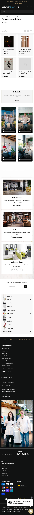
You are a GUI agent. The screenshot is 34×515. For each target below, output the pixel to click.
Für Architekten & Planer (7, 394)
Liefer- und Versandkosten (7, 463)
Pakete (21, 509)
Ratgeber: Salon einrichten (7, 361)
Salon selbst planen (6, 358)
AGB (2, 461)
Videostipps (4, 353)
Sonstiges (9, 17)
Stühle (20, 507)
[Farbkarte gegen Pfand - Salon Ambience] (25, 67)
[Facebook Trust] (23, 499)
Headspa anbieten (5, 365)
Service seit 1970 (16, 511)
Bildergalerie (4, 351)
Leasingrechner (5, 380)
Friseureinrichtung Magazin (7, 368)
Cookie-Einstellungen (6, 471)
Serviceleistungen (17, 17)
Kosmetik (9, 511)
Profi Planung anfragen (7, 363)
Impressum (4, 473)
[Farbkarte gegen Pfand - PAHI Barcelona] (8, 45)
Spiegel (15, 507)
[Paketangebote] (17, 252)
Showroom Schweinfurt (7, 375)
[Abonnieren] (25, 286)
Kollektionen (9, 509)
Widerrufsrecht (4, 468)
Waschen (25, 507)
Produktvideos (4, 356)
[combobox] (17, 11)
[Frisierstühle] (17, 187)
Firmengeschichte (5, 396)
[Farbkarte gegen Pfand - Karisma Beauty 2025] (25, 45)
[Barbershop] (17, 219)
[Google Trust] (10, 499)
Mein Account (4, 476)
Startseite (3, 17)
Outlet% (27, 509)
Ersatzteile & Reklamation (7, 382)
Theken (3, 509)
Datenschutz (4, 466)
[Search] (31, 11)
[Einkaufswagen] (27, 7)
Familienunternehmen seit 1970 (8, 389)
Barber (3, 511)
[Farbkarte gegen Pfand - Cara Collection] (8, 67)
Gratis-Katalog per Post (6, 377)
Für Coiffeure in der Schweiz (8, 391)
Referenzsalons (5, 348)
